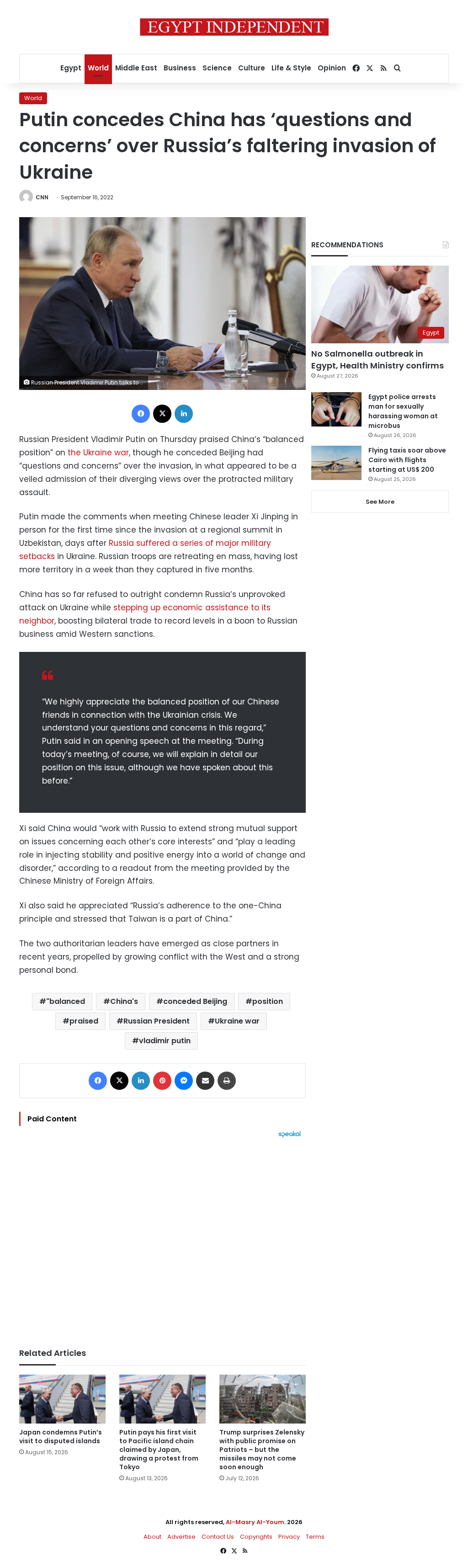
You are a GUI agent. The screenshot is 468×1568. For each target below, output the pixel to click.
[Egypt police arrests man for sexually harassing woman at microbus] (336, 409)
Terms (315, 1536)
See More (380, 501)
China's (124, 1001)
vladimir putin (165, 1040)
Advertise (181, 1536)
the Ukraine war (98, 452)
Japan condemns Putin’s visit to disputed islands (60, 1436)
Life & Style (291, 68)
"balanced (65, 1001)
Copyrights (256, 1536)
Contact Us (218, 1536)
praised (83, 1021)
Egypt (70, 68)
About (152, 1536)
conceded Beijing (195, 1001)
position (267, 1001)
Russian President (156, 1021)
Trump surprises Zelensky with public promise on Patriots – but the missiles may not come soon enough (261, 1450)
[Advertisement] (162, 1238)
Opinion (332, 68)
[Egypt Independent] (234, 27)
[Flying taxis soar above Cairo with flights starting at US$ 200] (336, 463)
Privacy (289, 1536)
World (98, 68)
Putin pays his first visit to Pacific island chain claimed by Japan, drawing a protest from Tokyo (158, 1450)
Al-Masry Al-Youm (255, 1522)
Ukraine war (237, 1021)
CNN (42, 197)
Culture (251, 68)
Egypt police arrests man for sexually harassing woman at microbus (403, 411)
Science (217, 68)
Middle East (136, 68)
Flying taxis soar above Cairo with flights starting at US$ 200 (407, 460)
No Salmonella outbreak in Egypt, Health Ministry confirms (377, 359)
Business (180, 68)
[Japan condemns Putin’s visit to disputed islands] (62, 1399)
